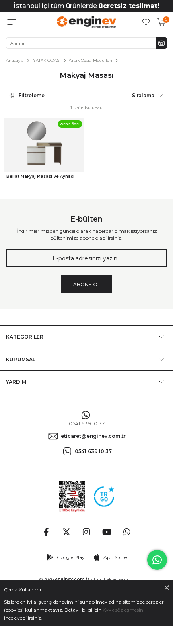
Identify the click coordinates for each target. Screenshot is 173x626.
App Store (115, 557)
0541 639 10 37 (87, 424)
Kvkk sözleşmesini (123, 610)
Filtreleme (32, 95)
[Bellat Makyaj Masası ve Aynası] (44, 145)
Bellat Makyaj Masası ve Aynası (40, 176)
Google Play (71, 557)
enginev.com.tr (72, 579)
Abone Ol (86, 284)
